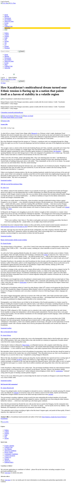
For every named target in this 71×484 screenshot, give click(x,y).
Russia (21, 112)
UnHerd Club (8, 26)
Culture (6, 34)
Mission (6, 16)
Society (6, 41)
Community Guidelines (11, 454)
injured (67, 207)
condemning (59, 371)
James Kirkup (6, 335)
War (5, 39)
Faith (5, 38)
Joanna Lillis (4, 124)
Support (6, 459)
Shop (5, 24)
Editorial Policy (8, 462)
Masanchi (34, 133)
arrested (50, 394)
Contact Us (7, 457)
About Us (7, 460)
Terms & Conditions (10, 450)
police (10, 209)
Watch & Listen (9, 21)
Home (6, 15)
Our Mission (8, 449)
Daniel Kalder (6, 243)
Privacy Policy (8, 452)
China (2, 112)
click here (7, 473)
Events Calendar (9, 445)
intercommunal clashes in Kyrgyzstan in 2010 (14, 226)
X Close (3, 83)
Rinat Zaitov (26, 345)
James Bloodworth (7, 388)
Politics (6, 33)
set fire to (19, 359)
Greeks (46, 254)
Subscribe (7, 28)
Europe (6, 46)
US (5, 44)
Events (6, 23)
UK (5, 43)
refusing (16, 392)
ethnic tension (8, 112)
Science (6, 36)
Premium (7, 48)
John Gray (5, 187)
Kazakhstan (15, 112)
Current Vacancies (9, 455)
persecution (23, 282)
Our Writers (7, 19)
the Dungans (57, 151)
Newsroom (7, 18)
